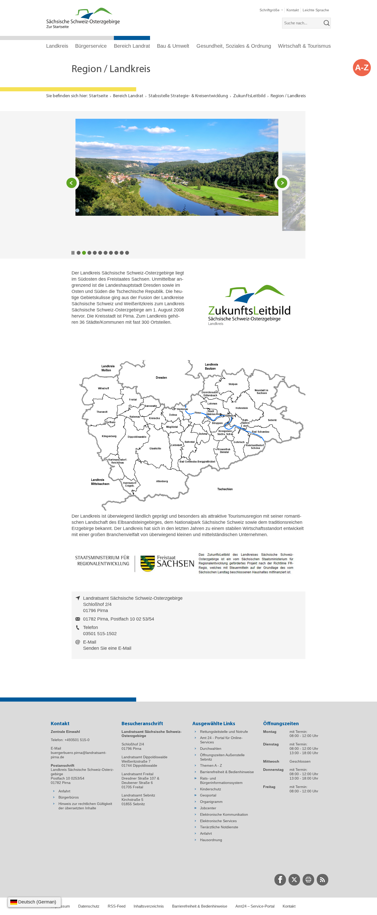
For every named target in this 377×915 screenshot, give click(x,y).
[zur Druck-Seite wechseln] (308, 880)
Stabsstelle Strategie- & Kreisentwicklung (188, 96)
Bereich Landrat (132, 46)
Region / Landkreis (288, 96)
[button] (271, 10)
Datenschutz (89, 906)
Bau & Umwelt (173, 46)
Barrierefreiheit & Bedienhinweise (199, 906)
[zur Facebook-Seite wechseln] (280, 880)
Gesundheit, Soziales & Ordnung (233, 46)
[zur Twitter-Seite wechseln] (294, 880)
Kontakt (289, 906)
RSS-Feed (116, 906)
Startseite (98, 96)
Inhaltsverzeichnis (149, 906)
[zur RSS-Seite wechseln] (322, 880)
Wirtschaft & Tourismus (304, 46)
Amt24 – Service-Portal (254, 906)
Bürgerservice (91, 46)
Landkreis (57, 46)
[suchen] (327, 23)
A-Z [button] (362, 67)
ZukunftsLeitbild (249, 96)
